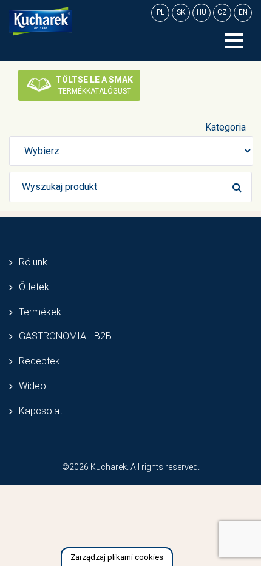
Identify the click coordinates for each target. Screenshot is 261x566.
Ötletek (34, 287)
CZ (222, 12)
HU (201, 12)
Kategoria (225, 127)
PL (160, 12)
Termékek (40, 312)
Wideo (32, 386)
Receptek (39, 361)
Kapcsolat (41, 411)
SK (181, 12)
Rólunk (33, 262)
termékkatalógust (94, 85)
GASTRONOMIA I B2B (65, 336)
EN (243, 12)
